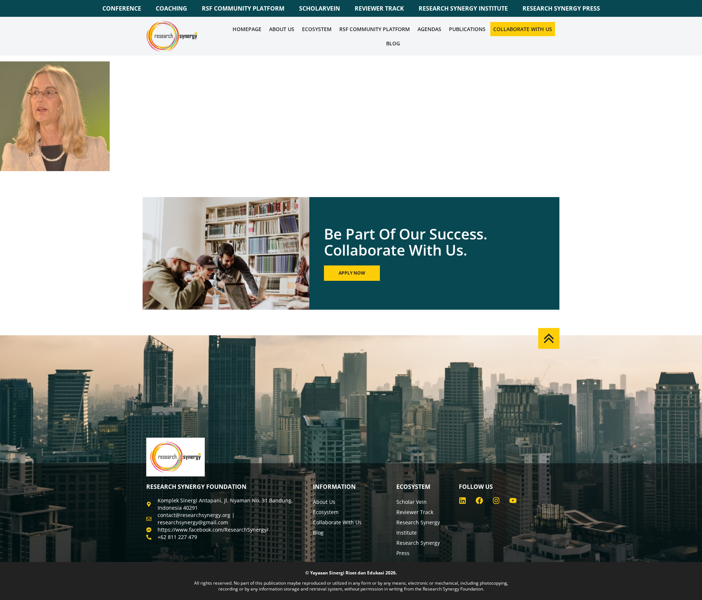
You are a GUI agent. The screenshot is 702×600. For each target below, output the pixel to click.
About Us (281, 29)
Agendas (429, 29)
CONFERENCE (121, 8)
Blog (393, 43)
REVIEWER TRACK (379, 8)
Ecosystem (317, 29)
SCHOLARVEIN (319, 8)
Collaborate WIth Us (522, 29)
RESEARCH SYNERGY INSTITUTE (463, 8)
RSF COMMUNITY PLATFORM (243, 8)
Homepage (247, 29)
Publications (467, 29)
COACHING (171, 8)
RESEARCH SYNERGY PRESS (561, 8)
